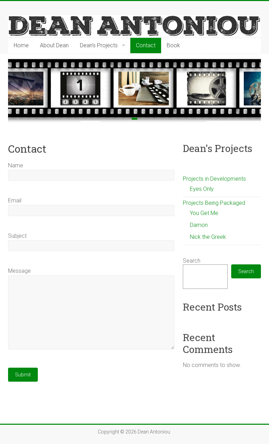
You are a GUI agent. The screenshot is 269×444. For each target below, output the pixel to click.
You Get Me (204, 213)
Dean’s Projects (99, 45)
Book (173, 45)
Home (21, 45)
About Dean (54, 45)
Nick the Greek (208, 237)
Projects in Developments (214, 178)
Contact (146, 45)
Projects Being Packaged (214, 203)
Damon (199, 225)
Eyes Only (202, 189)
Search (191, 260)
